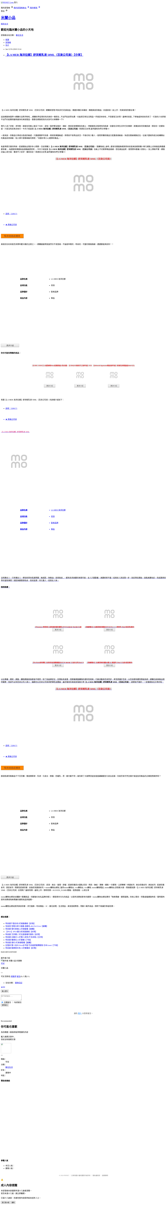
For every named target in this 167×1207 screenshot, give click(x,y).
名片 (7, 45)
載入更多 (5, 991)
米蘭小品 (8, 18)
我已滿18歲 (5, 1202)
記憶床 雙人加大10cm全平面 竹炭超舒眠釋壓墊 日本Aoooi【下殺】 (32, 945)
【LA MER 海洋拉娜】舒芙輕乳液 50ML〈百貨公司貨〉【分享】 (44, 54)
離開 (13, 1202)
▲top (3, 987)
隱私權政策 (96, 1175)
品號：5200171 (11, 214)
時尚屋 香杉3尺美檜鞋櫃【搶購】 (18, 943)
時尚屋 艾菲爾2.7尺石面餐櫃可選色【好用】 (23, 934)
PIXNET (66, 1175)
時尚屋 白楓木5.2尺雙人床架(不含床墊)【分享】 (24, 937)
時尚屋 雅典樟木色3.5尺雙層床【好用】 (21, 948)
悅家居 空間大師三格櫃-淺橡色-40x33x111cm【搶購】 (26, 926)
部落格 (8, 42)
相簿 (7, 40)
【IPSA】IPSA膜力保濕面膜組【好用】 (21, 932)
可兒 (3, 963)
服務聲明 (105, 1175)
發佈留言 (5, 1005)
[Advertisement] (83, 1118)
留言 (18, 976)
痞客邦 (13, 976)
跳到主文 (4, 24)
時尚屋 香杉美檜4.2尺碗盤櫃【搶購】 (20, 929)
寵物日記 (18, 983)
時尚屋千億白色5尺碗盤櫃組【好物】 (20, 923)
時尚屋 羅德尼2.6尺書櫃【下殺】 (18, 940)
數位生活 (19, 35)
